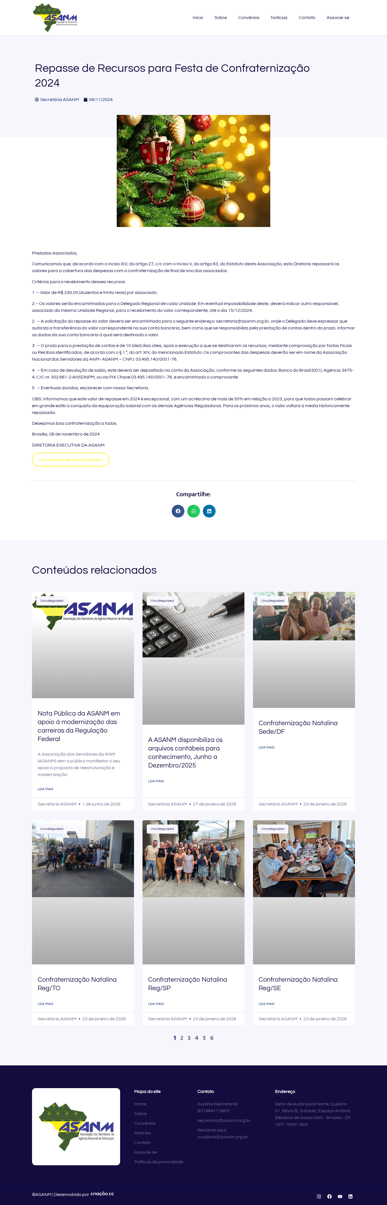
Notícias (279, 17)
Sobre (220, 17)
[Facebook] (329, 1196)
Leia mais (45, 789)
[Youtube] (340, 1196)
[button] (178, 511)
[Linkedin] (350, 1196)
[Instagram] (319, 1196)
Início (198, 17)
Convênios (249, 17)
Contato (307, 17)
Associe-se (338, 17)
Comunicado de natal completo (71, 459)
